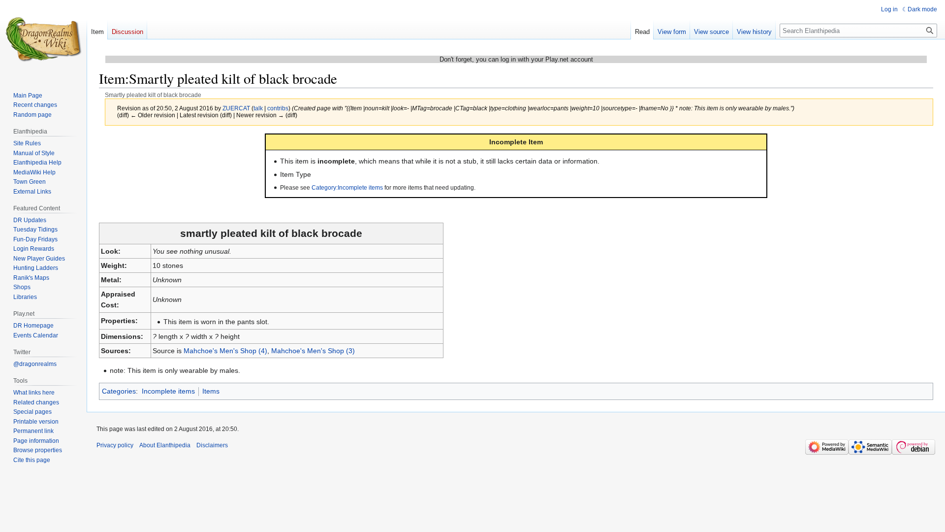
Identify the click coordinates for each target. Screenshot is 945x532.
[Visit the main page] (43, 39)
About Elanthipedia (164, 445)
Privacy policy (114, 445)
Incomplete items (168, 391)
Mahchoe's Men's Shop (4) (225, 351)
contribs (277, 108)
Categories (119, 391)
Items (211, 391)
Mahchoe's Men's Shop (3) (313, 351)
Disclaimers (212, 445)
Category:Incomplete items (347, 187)
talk (258, 108)
